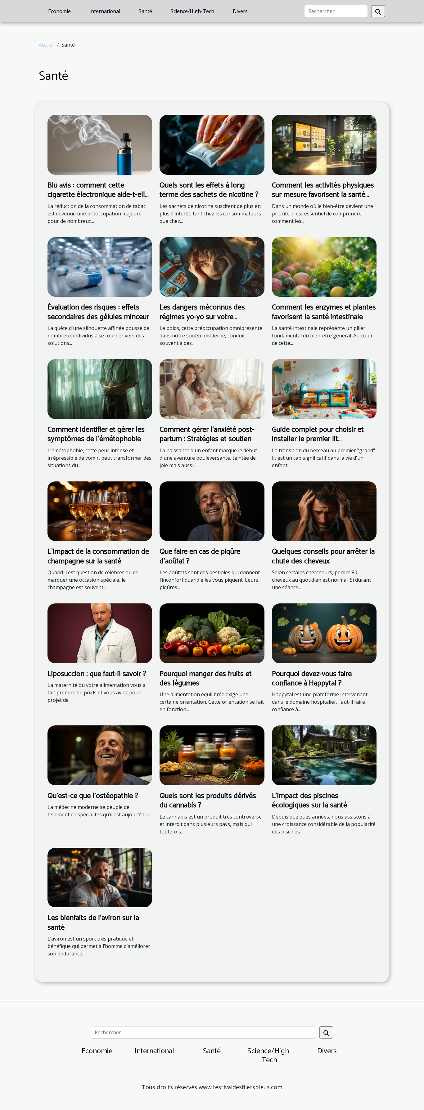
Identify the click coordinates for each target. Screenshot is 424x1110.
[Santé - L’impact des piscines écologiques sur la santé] (324, 754)
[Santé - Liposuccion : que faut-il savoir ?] (99, 632)
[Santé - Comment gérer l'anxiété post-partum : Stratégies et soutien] (212, 388)
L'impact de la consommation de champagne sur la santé (98, 556)
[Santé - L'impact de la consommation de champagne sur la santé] (99, 510)
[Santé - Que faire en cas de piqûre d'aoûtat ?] (212, 510)
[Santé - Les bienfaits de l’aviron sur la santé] (99, 876)
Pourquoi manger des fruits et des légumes (206, 678)
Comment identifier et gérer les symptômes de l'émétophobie (96, 434)
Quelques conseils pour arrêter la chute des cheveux (323, 556)
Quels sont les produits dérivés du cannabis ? (208, 800)
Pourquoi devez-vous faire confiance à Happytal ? (312, 678)
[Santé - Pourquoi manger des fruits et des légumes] (212, 632)
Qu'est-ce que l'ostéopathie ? (92, 796)
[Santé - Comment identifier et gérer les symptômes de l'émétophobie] (99, 388)
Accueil (47, 44)
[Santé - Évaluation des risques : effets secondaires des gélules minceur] (99, 266)
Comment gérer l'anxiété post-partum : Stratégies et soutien (207, 434)
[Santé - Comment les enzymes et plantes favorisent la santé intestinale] (324, 266)
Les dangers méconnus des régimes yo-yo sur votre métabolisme (202, 316)
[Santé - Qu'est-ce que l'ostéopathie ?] (99, 754)
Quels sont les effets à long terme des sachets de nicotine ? (209, 190)
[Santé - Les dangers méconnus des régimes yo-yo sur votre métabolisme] (212, 266)
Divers (240, 11)
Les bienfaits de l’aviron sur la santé (93, 922)
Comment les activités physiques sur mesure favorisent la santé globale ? (323, 194)
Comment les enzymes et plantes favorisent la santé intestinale (324, 312)
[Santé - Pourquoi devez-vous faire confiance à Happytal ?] (324, 632)
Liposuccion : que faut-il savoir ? (96, 674)
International (104, 11)
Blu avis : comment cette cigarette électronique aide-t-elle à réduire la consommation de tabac (98, 199)
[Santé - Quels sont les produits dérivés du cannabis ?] (212, 754)
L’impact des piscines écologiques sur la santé (309, 800)
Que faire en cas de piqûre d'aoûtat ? (200, 556)
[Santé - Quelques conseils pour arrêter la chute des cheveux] (324, 510)
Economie (59, 11)
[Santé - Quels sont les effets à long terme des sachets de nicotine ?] (212, 144)
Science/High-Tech (192, 11)
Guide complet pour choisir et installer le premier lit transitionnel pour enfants (318, 439)
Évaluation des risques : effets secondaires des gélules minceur (98, 312)
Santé (145, 11)
